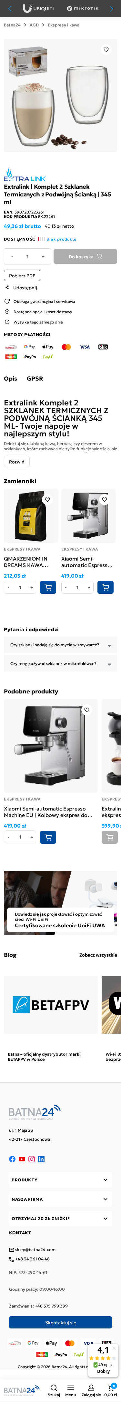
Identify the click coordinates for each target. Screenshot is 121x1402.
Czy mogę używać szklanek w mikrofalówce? (53, 663)
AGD (34, 24)
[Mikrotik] (82, 9)
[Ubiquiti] (38, 9)
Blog (10, 955)
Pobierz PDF (22, 275)
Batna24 (12, 24)
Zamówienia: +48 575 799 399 (38, 1305)
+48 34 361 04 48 (32, 1259)
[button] (54, 1390)
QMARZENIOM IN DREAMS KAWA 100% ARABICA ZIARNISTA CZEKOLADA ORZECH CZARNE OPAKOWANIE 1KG (30, 561)
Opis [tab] (10, 378)
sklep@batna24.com (34, 1250)
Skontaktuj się (60, 1322)
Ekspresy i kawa (63, 24)
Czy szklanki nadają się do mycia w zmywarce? (54, 644)
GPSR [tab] (35, 378)
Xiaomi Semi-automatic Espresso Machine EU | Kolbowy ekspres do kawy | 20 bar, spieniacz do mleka (86, 561)
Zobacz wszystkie (98, 955)
